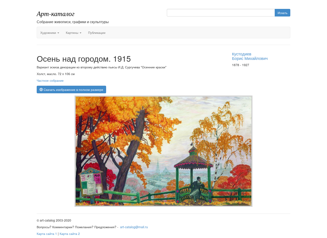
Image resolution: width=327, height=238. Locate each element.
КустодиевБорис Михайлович (250, 56)
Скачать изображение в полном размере (73, 89)
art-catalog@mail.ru (134, 227)
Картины (72, 32)
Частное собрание (50, 80)
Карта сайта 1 (47, 233)
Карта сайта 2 (70, 233)
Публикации (96, 32)
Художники (48, 32)
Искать (282, 12)
